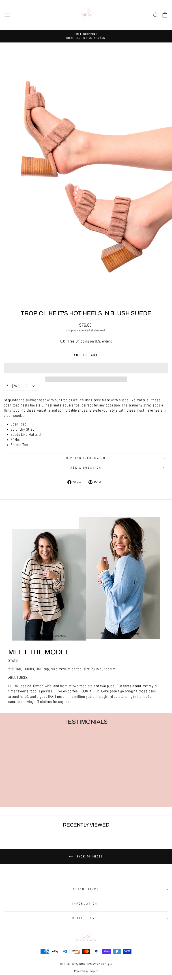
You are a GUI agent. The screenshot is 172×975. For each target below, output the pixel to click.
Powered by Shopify (86, 971)
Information (84, 903)
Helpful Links (85, 889)
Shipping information (86, 458)
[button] (86, 368)
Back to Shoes (89, 856)
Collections (84, 918)
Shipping (71, 330)
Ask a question (86, 468)
